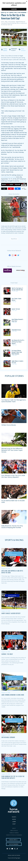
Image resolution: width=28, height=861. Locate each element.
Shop (14, 824)
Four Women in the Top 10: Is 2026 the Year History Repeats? (18, 341)
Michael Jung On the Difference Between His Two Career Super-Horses (12, 450)
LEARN (14, 821)
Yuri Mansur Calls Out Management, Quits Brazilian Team (13, 401)
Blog (6, 21)
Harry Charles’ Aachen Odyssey (16, 299)
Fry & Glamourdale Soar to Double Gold (13, 501)
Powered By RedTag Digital (14, 858)
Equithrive (22, 181)
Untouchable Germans (16, 330)
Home (2, 21)
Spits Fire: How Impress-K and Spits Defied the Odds (17, 289)
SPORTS (14, 817)
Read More (14, 239)
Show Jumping (11, 21)
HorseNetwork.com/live (8, 177)
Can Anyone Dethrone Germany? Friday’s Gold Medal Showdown (17, 352)
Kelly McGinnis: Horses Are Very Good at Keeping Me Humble (12, 526)
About (14, 828)
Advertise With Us (13, 839)
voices (14, 819)
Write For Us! (14, 830)
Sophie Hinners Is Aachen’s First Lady (17, 362)
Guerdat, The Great (16, 309)
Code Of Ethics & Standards (14, 835)
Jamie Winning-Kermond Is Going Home (17, 320)
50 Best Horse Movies (8, 425)
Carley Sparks (5, 49)
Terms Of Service (14, 832)
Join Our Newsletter (13, 844)
